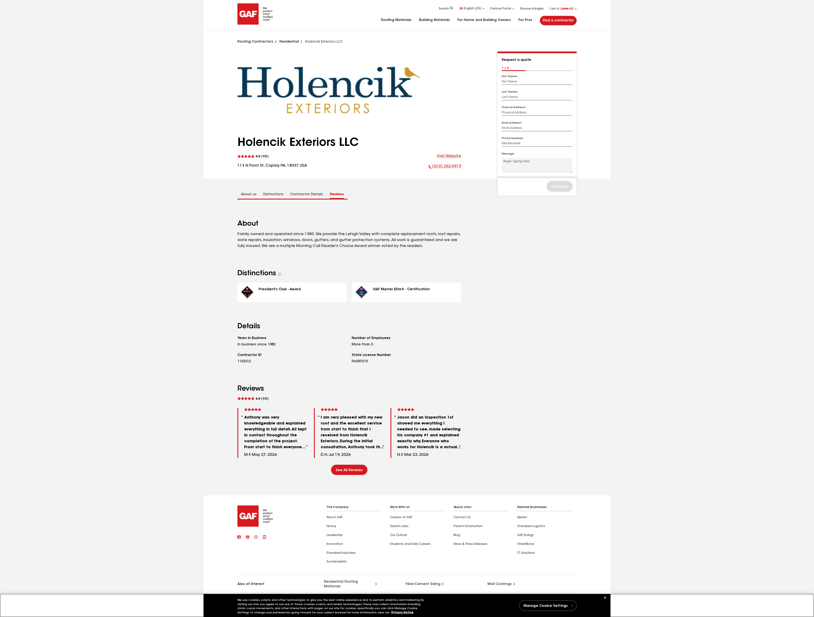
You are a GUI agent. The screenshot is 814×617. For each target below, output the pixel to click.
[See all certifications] (279, 274)
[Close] (605, 598)
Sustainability (336, 561)
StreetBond (525, 544)
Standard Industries (341, 553)
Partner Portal (501, 8)
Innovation (334, 544)
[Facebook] (239, 537)
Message (508, 154)
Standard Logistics (531, 526)
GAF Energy (525, 535)
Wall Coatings (499, 584)
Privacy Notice (402, 612)
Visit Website (449, 156)
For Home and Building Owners (484, 20)
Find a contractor (558, 20)
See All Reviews (349, 470)
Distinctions (273, 194)
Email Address (511, 123)
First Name (509, 76)
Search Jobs (399, 526)
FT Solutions (526, 553)
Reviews (337, 194)
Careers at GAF (401, 517)
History (331, 526)
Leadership (334, 535)
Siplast (522, 517)
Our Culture (398, 535)
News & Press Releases (470, 544)
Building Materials (434, 20)
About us (248, 194)
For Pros (525, 20)
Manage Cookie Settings (546, 606)
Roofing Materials (396, 20)
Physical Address (513, 107)
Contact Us (462, 517)
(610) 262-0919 (445, 167)
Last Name (509, 92)
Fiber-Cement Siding (423, 584)
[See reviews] (253, 156)
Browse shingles (532, 8)
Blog (457, 535)
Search (444, 8)
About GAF (334, 517)
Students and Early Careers (410, 544)
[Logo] (255, 24)
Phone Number (512, 138)
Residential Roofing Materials (341, 584)
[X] (247, 537)
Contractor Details (306, 194)
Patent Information (468, 526)
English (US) (472, 8)
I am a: (561, 8)
